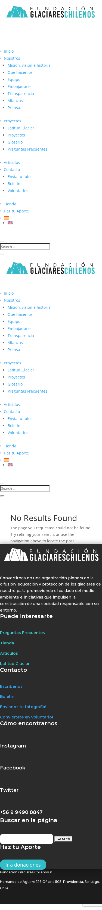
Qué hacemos (20, 72)
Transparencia (21, 93)
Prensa (14, 107)
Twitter (9, 790)
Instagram (13, 746)
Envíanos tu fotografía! (23, 706)
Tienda (10, 203)
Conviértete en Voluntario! (26, 717)
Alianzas (15, 100)
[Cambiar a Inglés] (55, 222)
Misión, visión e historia (29, 65)
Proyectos (12, 120)
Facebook (12, 768)
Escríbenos (11, 686)
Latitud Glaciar (21, 128)
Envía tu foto (19, 176)
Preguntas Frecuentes (27, 149)
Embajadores (20, 86)
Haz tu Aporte (16, 211)
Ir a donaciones (23, 864)
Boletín (14, 183)
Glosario (15, 142)
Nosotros (12, 58)
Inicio (9, 51)
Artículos (12, 162)
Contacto (12, 169)
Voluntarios (18, 190)
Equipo (14, 79)
